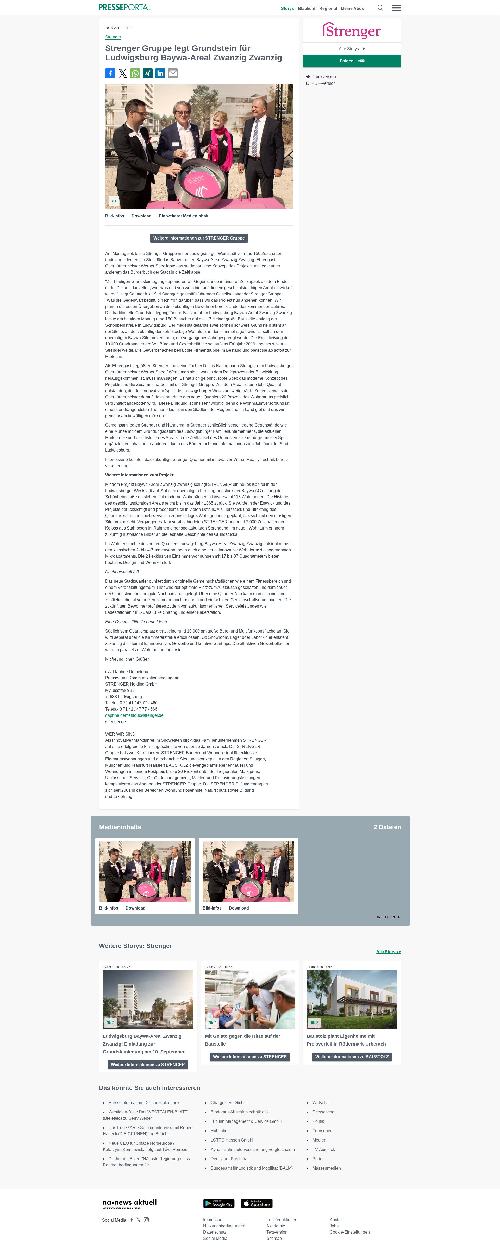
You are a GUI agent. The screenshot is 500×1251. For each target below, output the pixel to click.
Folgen (347, 61)
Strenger (113, 37)
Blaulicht (306, 8)
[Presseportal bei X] (137, 1220)
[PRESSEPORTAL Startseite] (125, 7)
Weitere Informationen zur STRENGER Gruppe (199, 238)
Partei (317, 1159)
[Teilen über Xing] (148, 73)
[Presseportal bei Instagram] (145, 1219)
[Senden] (173, 73)
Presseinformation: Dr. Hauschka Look (144, 1102)
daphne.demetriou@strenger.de (134, 715)
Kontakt (337, 1219)
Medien (319, 1140)
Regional (328, 8)
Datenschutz (214, 1232)
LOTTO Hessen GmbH (232, 1140)
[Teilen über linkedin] (160, 73)
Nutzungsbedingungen (224, 1226)
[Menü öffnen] (396, 7)
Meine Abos (352, 8)
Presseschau (324, 1112)
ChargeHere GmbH (229, 1102)
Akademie (275, 1226)
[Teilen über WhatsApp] (135, 73)
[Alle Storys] (352, 38)
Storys (287, 8)
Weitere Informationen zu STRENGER (148, 1064)
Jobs (334, 1226)
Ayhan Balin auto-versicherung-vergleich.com (253, 1149)
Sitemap (274, 1238)
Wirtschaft (321, 1102)
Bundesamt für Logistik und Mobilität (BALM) (252, 1168)
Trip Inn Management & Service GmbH (246, 1121)
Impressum (213, 1219)
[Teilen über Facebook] (110, 73)
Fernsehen (322, 1131)
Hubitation (220, 1131)
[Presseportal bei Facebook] (130, 1220)
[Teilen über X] (123, 73)
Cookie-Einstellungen (350, 1232)
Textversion (277, 1232)
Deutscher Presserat (229, 1159)
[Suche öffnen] (380, 7)
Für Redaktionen (281, 1219)
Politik (318, 1121)
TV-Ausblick (323, 1149)
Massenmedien (326, 1168)
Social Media (215, 1238)
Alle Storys (349, 49)
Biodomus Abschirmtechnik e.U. (240, 1112)
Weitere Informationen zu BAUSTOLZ (352, 1057)
